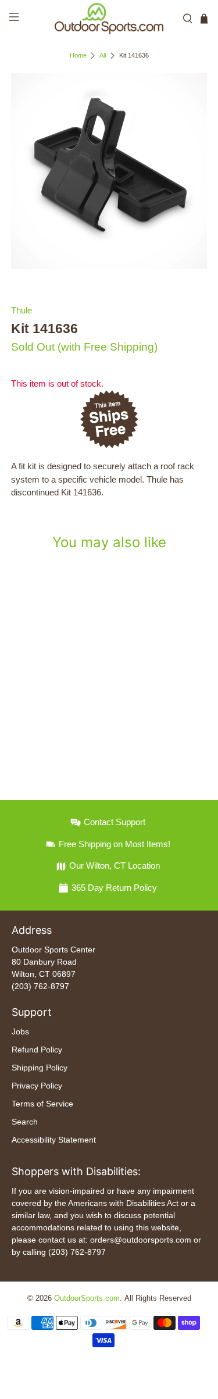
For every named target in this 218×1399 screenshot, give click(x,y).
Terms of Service (42, 1103)
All (102, 55)
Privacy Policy (37, 1085)
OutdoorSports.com (87, 1298)
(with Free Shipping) (108, 347)
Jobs (20, 1031)
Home (78, 55)
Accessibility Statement (54, 1139)
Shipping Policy (39, 1067)
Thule (21, 310)
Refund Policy (37, 1049)
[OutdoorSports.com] (109, 18)
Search (25, 1121)
